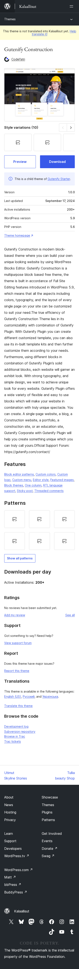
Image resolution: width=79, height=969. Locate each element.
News (8, 805)
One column (33, 485)
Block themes (13, 485)
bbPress (12, 884)
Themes (10, 19)
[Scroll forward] (71, 127)
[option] (14, 519)
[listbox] (39, 530)
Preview (20, 162)
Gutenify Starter (59, 179)
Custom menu (21, 480)
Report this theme (16, 671)
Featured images (62, 480)
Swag (48, 856)
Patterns (48, 820)
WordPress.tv (16, 856)
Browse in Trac (14, 736)
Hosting (10, 812)
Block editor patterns (19, 474)
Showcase (50, 797)
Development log (16, 726)
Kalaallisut (21, 911)
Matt (10, 877)
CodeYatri (18, 59)
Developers (13, 848)
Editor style (41, 480)
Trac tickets (12, 741)
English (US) (12, 696)
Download (57, 162)
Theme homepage (17, 235)
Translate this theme (18, 706)
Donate (50, 848)
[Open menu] (72, 6)
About (8, 797)
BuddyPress (15, 892)
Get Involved (52, 833)
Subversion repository (19, 731)
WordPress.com (18, 870)
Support (10, 841)
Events (47, 841)
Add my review (14, 615)
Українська (50, 696)
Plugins (47, 812)
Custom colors (46, 474)
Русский (29, 696)
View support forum (18, 643)
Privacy (10, 820)
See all (70, 615)
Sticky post (25, 491)
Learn (8, 833)
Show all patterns (20, 558)
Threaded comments (49, 491)
